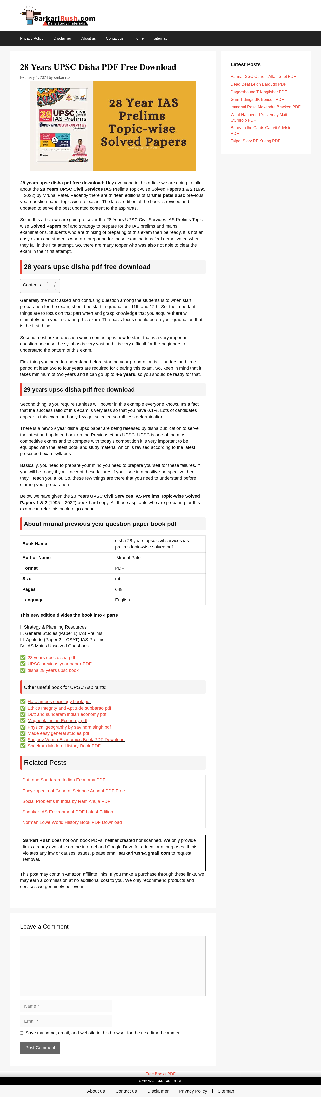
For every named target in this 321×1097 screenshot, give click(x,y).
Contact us (115, 38)
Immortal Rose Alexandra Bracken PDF (266, 107)
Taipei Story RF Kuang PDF (255, 141)
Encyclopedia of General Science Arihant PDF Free (73, 790)
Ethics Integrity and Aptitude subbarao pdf (69, 708)
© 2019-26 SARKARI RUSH (160, 1081)
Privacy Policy (32, 38)
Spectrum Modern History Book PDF (64, 745)
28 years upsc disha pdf (51, 657)
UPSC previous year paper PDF (60, 663)
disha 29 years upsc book (53, 670)
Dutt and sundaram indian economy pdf (67, 714)
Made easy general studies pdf (58, 733)
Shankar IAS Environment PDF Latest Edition (67, 811)
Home (139, 38)
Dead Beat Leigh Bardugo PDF (258, 84)
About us (88, 38)
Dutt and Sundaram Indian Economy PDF (63, 779)
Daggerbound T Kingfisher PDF (259, 92)
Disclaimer (62, 38)
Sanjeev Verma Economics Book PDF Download (76, 739)
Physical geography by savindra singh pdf (69, 727)
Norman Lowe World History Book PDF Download (72, 822)
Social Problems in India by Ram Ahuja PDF (66, 801)
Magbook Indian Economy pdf (57, 720)
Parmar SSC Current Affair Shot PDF (263, 76)
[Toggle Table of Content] (49, 286)
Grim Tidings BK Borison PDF (257, 99)
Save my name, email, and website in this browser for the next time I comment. (104, 1032)
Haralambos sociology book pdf (59, 701)
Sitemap (160, 38)
